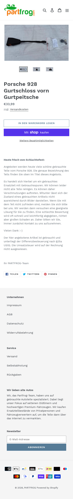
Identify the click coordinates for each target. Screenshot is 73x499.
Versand (12, 356)
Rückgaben (14, 374)
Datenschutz (15, 323)
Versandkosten (19, 109)
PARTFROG (30, 487)
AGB (9, 314)
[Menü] (67, 10)
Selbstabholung (17, 365)
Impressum (14, 305)
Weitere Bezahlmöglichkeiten (37, 140)
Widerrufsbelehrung (20, 332)
